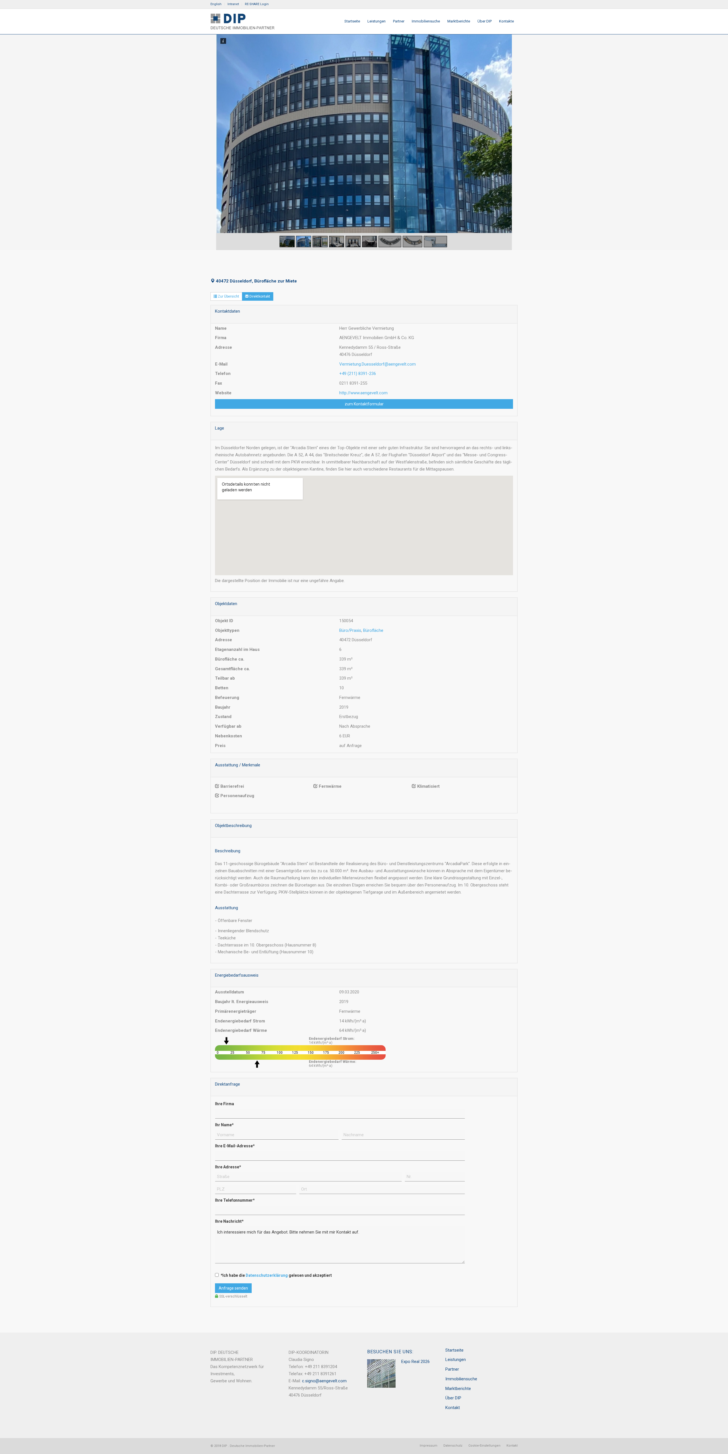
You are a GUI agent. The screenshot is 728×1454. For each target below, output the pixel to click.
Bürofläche (373, 630)
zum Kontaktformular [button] (364, 404)
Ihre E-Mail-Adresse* (235, 1146)
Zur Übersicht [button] (228, 296)
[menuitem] (217, 4)
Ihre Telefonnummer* (235, 1200)
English (216, 4)
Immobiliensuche (461, 1378)
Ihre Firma (224, 1104)
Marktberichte (458, 1388)
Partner (452, 1369)
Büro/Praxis (350, 630)
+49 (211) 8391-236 (357, 373)
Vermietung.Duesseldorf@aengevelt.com (377, 364)
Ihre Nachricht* (229, 1221)
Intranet (233, 4)
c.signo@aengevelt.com (324, 1380)
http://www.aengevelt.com (363, 392)
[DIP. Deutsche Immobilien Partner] (242, 21)
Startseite (454, 1350)
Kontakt (452, 1407)
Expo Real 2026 (415, 1361)
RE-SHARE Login (257, 4)
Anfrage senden (233, 1288)
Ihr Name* (224, 1125)
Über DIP (453, 1398)
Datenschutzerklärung (267, 1275)
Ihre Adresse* (228, 1167)
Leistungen (455, 1359)
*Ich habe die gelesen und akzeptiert (276, 1275)
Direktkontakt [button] (259, 296)
